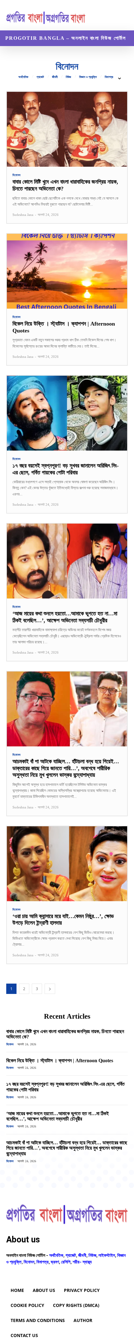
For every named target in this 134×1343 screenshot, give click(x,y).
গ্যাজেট (40, 77)
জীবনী (55, 77)
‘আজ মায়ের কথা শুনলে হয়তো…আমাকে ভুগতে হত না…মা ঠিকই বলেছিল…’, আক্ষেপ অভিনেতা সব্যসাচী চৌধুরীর (57, 1116)
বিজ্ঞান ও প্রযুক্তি (88, 77)
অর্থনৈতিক (23, 77)
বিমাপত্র (109, 77)
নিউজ (68, 77)
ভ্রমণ (55, 1261)
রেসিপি (65, 1261)
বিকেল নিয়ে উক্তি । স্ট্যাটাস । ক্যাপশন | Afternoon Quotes (59, 1060)
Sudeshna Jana (22, 215)
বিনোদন (16, 175)
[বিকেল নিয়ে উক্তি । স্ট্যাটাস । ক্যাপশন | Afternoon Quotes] (67, 271)
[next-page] (50, 989)
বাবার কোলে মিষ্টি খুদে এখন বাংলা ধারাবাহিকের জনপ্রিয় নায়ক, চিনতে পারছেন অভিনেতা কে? (65, 1034)
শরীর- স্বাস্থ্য (82, 1261)
